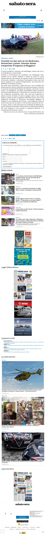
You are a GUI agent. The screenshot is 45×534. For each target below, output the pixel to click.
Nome (4, 156)
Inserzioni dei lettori (20, 529)
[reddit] (12, 69)
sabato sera (23, 135)
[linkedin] (6, 69)
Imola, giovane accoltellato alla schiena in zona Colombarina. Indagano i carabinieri (22, 462)
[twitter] (4, 69)
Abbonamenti (14, 527)
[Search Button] (39, 10)
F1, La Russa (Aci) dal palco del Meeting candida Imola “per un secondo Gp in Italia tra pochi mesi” (29, 177)
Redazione (7, 527)
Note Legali (32, 527)
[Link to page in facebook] (5, 514)
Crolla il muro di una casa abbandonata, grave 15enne (16, 352)
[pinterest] (8, 69)
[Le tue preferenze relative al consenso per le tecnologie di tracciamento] (43, 532)
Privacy (19, 527)
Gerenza (38, 527)
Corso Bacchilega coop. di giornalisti (36, 511)
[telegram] (14, 69)
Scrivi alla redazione (30, 529)
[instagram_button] (39, 20)
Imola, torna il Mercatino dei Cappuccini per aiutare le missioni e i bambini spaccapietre (20, 426)
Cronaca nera (12, 135)
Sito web (4, 161)
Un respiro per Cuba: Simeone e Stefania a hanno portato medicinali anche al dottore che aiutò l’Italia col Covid (30, 221)
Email (4, 159)
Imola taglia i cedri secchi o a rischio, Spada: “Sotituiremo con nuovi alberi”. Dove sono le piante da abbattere (29, 200)
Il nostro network (24, 524)
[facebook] (2, 69)
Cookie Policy (26, 527)
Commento (5, 153)
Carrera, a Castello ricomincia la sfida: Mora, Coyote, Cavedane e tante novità (28, 189)
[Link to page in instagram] (11, 514)
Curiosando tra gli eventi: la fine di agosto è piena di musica (29, 209)
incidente (18, 135)
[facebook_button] (37, 20)
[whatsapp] (10, 69)
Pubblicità (12, 529)
